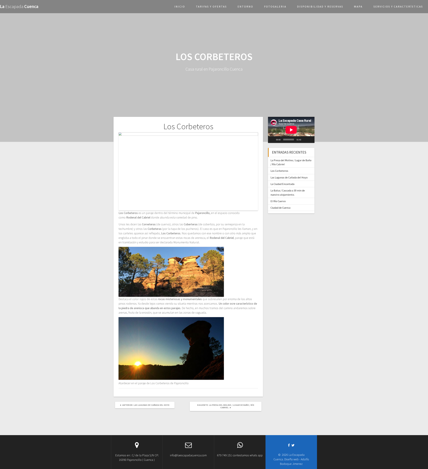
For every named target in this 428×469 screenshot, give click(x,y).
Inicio (179, 6)
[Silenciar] (304, 139)
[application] (291, 130)
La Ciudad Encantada (282, 184)
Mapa (358, 6)
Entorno (245, 6)
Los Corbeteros (279, 170)
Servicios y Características (398, 6)
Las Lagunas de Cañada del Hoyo (289, 177)
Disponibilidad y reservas (320, 6)
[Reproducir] (272, 139)
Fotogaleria (275, 6)
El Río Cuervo (278, 201)
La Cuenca (19, 6)
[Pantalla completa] (310, 139)
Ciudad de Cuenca (280, 207)
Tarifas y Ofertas (211, 6)
